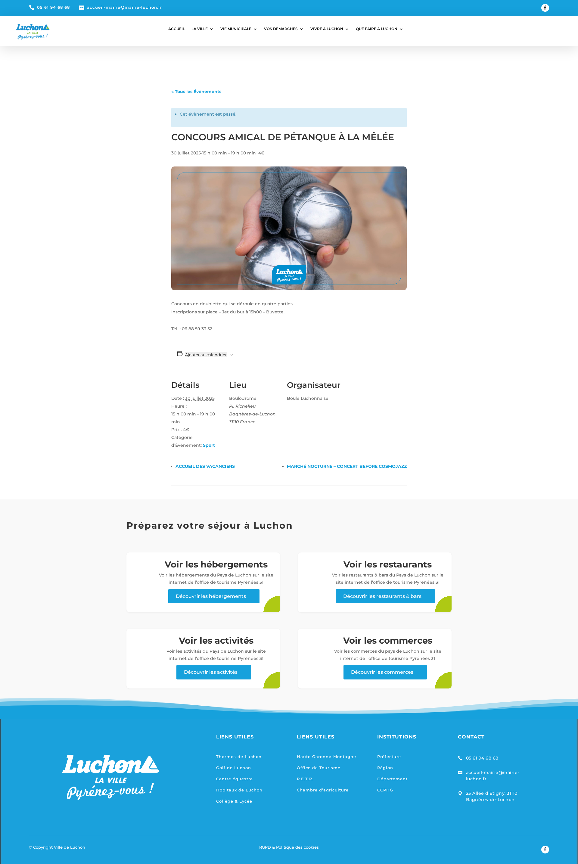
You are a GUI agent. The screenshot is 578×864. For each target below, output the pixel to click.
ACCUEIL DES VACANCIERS (205, 466)
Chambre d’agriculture (323, 790)
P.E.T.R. (305, 778)
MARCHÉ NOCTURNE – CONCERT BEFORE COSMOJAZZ (347, 466)
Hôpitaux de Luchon (239, 790)
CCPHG (385, 790)
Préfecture (389, 756)
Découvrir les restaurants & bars (382, 596)
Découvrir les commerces (382, 672)
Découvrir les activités (211, 672)
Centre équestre (234, 778)
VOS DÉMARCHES (281, 29)
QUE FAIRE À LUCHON (376, 29)
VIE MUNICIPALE (235, 29)
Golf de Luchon (233, 767)
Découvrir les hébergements (211, 596)
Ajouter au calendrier (206, 354)
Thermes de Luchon (239, 756)
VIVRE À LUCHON (326, 29)
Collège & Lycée (234, 801)
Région (385, 767)
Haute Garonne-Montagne (326, 756)
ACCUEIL (176, 29)
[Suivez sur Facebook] (545, 8)
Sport (209, 445)
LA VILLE (199, 29)
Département (392, 778)
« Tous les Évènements (196, 91)
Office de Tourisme (318, 767)
